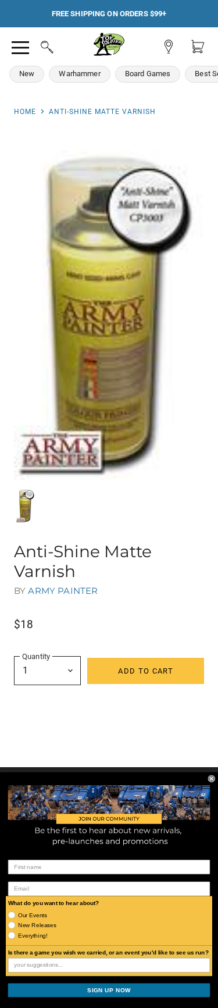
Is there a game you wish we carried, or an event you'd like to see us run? (108, 952)
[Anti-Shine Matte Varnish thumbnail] (26, 504)
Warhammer (79, 73)
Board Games (148, 73)
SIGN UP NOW (109, 990)
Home (25, 112)
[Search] (36, 45)
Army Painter (63, 590)
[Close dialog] (212, 778)
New (26, 73)
